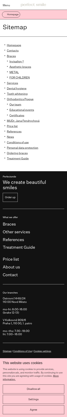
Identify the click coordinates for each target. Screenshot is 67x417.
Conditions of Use (22, 351)
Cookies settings (42, 351)
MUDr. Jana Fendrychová (23, 120)
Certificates (16, 115)
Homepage (14, 45)
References (14, 131)
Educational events (21, 110)
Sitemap (7, 351)
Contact (10, 274)
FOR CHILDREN (19, 77)
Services (12, 83)
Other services (16, 231)
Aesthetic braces (20, 66)
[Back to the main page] (33, 5)
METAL (14, 72)
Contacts (13, 50)
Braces (11, 56)
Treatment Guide (18, 158)
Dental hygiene (16, 88)
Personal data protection (22, 147)
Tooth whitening (17, 93)
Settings (33, 399)
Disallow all (33, 389)
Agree (33, 409)
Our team (15, 104)
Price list (12, 126)
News (10, 137)
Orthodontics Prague (20, 99)
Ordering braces (17, 153)
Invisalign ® (16, 61)
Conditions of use (18, 142)
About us (11, 266)
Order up (10, 197)
